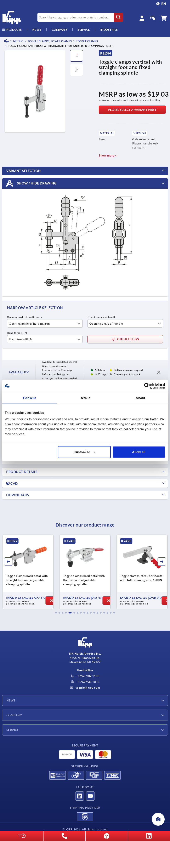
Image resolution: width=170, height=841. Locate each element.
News (11, 700)
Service (12, 730)
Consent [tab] (29, 397)
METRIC (18, 41)
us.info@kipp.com (87, 687)
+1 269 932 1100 (87, 676)
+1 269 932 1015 (87, 681)
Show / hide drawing (36, 183)
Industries (109, 29)
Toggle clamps (87, 41)
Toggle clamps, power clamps (49, 41)
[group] (28, 572)
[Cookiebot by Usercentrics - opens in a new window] (147, 386)
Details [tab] (85, 397)
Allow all (139, 452)
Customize (82, 452)
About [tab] (140, 397)
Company (59, 29)
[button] (56, 613)
